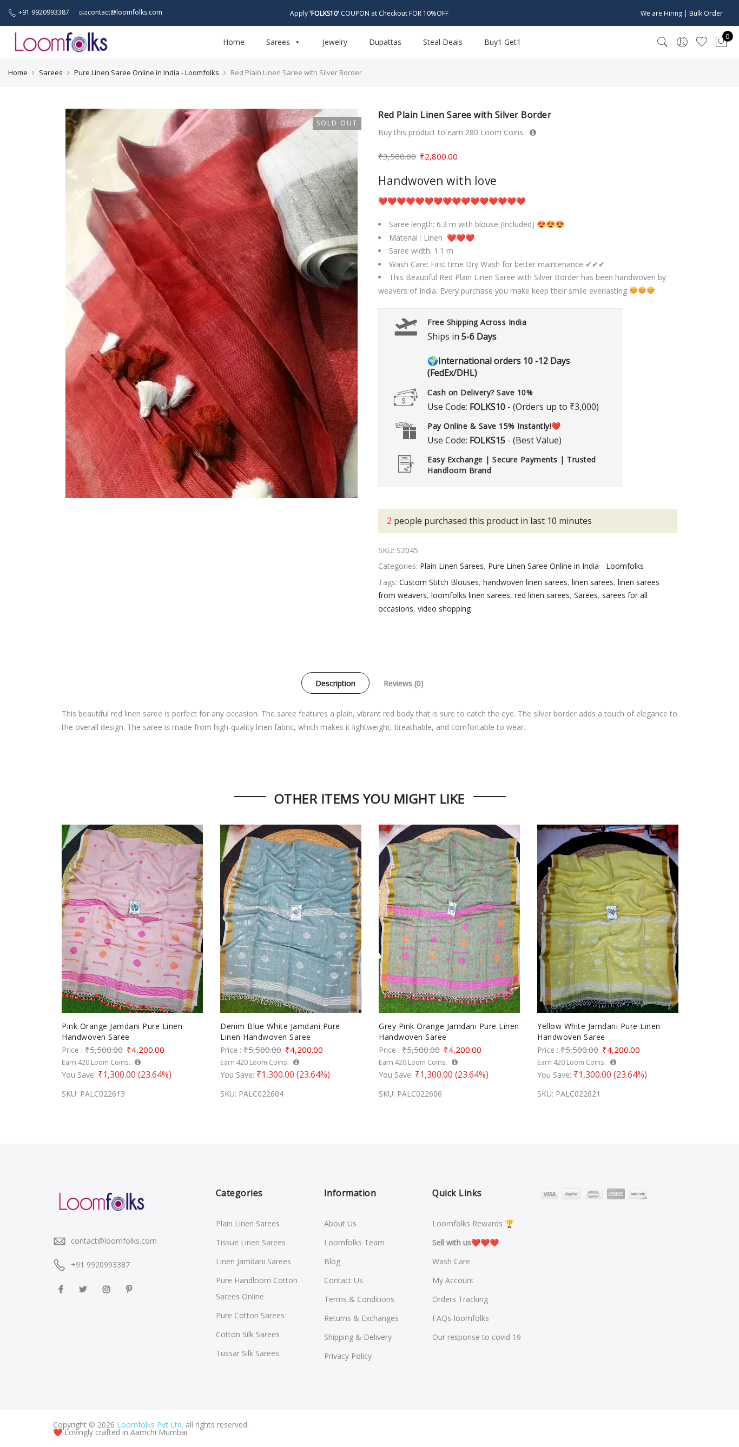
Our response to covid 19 (476, 1337)
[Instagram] (108, 1288)
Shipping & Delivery (358, 1337)
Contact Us (343, 1280)
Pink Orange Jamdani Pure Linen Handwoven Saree (122, 1031)
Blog (332, 1261)
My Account (453, 1280)
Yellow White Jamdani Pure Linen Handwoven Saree (599, 1031)
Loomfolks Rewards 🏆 (473, 1223)
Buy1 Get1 (502, 42)
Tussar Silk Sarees (247, 1353)
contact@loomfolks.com (114, 1241)
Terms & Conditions (359, 1299)
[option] (211, 303)
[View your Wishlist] (701, 42)
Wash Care (451, 1261)
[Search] (662, 42)
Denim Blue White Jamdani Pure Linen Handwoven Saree (280, 1031)
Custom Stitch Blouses (439, 582)
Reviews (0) (404, 683)
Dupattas (385, 42)
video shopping (444, 608)
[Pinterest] (130, 1288)
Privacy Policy (348, 1356)
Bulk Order (706, 13)
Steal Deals (443, 42)
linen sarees (592, 582)
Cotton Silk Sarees (248, 1334)
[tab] (335, 683)
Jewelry (334, 42)
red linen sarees (542, 595)
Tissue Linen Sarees (251, 1242)
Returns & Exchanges (361, 1318)
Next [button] (667, 954)
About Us (340, 1223)
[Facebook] (62, 1288)
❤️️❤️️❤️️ (465, 1242)
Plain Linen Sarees (452, 566)
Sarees (278, 42)
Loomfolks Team (354, 1242)
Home (234, 42)
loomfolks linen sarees (470, 595)
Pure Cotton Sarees (250, 1315)
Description (335, 683)
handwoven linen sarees (525, 582)
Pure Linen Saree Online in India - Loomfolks (146, 72)
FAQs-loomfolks (460, 1318)
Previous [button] (71, 954)
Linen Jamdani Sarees (253, 1261)
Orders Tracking (460, 1299)
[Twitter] (84, 1288)
